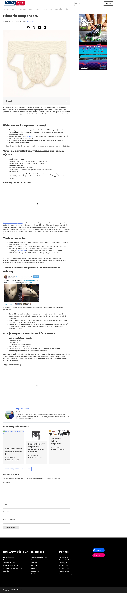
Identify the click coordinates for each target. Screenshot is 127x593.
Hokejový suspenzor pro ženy (13, 223)
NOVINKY (14, 9)
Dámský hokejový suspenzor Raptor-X (13, 451)
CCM (24, 251)
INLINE (37, 9)
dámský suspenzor (12, 469)
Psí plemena (63, 557)
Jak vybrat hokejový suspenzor (56, 441)
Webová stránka (9, 519)
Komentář (7, 482)
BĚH (60, 9)
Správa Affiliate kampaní (67, 560)
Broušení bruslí (8, 560)
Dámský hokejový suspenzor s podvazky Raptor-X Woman (36, 448)
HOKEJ (30, 9)
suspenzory (31, 136)
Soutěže (6, 571)
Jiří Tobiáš (30, 22)
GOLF (50, 9)
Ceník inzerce (36, 574)
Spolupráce (35, 571)
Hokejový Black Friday (10, 565)
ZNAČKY (66, 9)
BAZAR (45, 9)
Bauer (20, 251)
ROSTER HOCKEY (64, 571)
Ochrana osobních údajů (39, 560)
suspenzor (26, 469)
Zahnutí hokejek (8, 557)
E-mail (6, 512)
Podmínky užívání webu (39, 557)
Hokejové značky (9, 563)
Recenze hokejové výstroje (12, 568)
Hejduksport (63, 563)
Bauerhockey (63, 565)
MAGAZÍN (23, 9)
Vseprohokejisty (64, 568)
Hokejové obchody (65, 574)
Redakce (34, 565)
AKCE (7, 9)
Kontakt (34, 563)
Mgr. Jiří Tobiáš (22, 408)
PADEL (56, 9)
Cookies (34, 568)
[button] (28, 27)
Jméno (6, 504)
